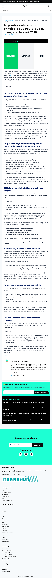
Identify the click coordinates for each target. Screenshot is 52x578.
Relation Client (5, 539)
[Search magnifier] (49, 10)
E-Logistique (4, 530)
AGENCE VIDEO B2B (34, 1)
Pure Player (4, 520)
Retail (3, 522)
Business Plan (5, 489)
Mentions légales (6, 567)
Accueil (5, 20)
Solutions (4, 509)
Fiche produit (5, 494)
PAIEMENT (10, 20)
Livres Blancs (5, 508)
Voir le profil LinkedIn (18, 375)
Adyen (12, 34)
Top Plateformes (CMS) (7, 550)
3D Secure (4, 528)
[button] (48, 6)
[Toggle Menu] (3, 6)
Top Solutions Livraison (7, 554)
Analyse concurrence (7, 500)
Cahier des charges (6, 492)
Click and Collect (6, 526)
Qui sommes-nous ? (6, 565)
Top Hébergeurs (5, 560)
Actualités (7, 34)
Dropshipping (5, 524)
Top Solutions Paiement (7, 552)
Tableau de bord (5, 490)
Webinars (4, 506)
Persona (3, 498)
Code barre (4, 537)
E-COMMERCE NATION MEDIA (8, 1)
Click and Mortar (5, 541)
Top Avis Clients (5, 558)
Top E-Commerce (6, 548)
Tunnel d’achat (5, 496)
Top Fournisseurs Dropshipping (9, 556)
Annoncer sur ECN (6, 571)
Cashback (4, 536)
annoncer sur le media (22, 1)
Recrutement (5, 569)
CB (15, 34)
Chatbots (4, 534)
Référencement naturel (7, 532)
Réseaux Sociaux (5, 519)
